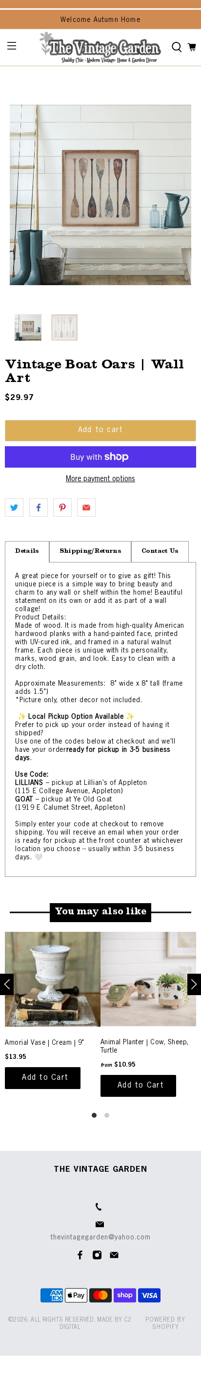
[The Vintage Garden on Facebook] (80, 1257)
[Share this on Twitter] (14, 507)
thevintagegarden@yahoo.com (101, 1237)
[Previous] (7, 984)
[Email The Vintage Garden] (114, 1257)
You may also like (100, 912)
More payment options (100, 479)
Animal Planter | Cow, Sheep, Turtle (144, 1046)
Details (27, 551)
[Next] (194, 984)
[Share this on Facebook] (38, 507)
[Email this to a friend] (86, 507)
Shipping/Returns (90, 551)
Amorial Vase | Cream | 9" (44, 1042)
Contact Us (159, 551)
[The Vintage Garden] (100, 47)
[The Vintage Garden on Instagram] (97, 1257)
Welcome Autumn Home (100, 20)
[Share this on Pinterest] (62, 507)
